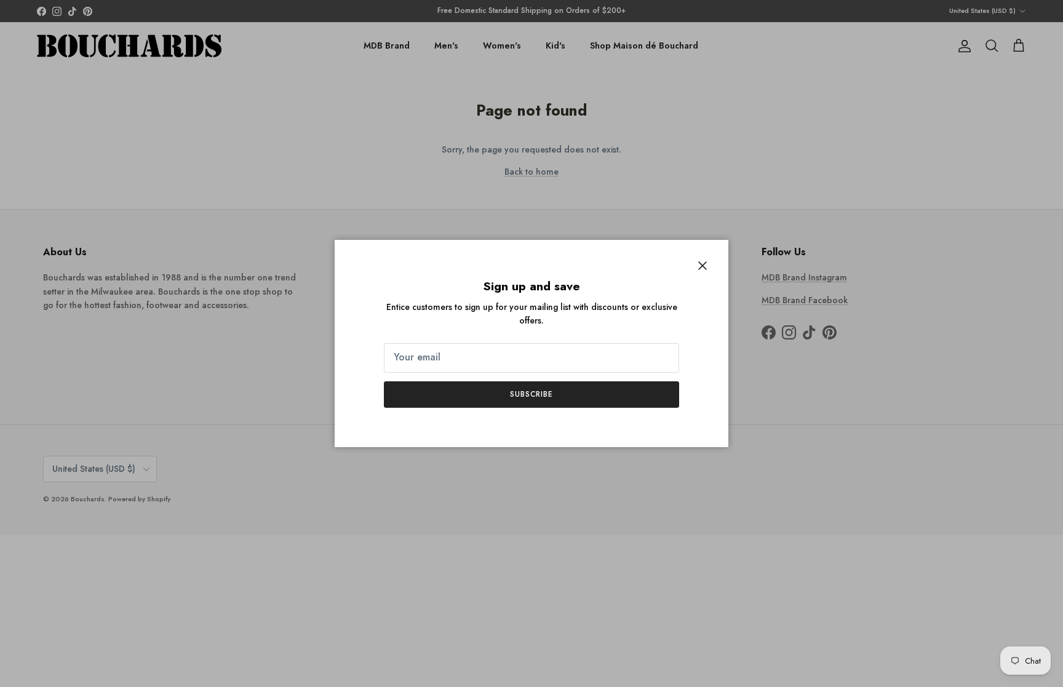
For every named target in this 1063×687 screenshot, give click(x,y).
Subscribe (532, 394)
